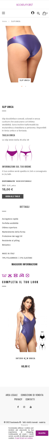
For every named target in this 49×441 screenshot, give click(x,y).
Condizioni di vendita (32, 395)
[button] (22, 86)
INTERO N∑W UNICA (25, 358)
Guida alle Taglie (12, 196)
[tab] (24, 207)
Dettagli (24, 206)
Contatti (30, 399)
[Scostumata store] (24, 4)
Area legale (12, 395)
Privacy (18, 399)
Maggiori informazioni (24, 264)
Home (4, 21)
